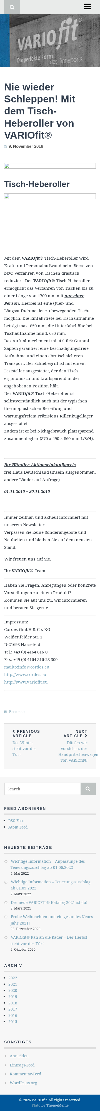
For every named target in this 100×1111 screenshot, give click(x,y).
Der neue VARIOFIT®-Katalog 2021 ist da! (49, 902)
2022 (12, 977)
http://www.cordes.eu (25, 674)
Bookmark (17, 712)
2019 (12, 996)
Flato (36, 1105)
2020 (12, 990)
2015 (12, 1021)
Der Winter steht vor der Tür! (26, 743)
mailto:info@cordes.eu (26, 667)
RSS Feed (16, 820)
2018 (12, 1003)
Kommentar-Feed (25, 1073)
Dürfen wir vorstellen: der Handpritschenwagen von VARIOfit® (77, 746)
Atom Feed (18, 827)
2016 (12, 1015)
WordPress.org (23, 1082)
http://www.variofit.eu (26, 682)
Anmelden (19, 1055)
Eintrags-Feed (22, 1065)
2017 (12, 1009)
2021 (12, 984)
